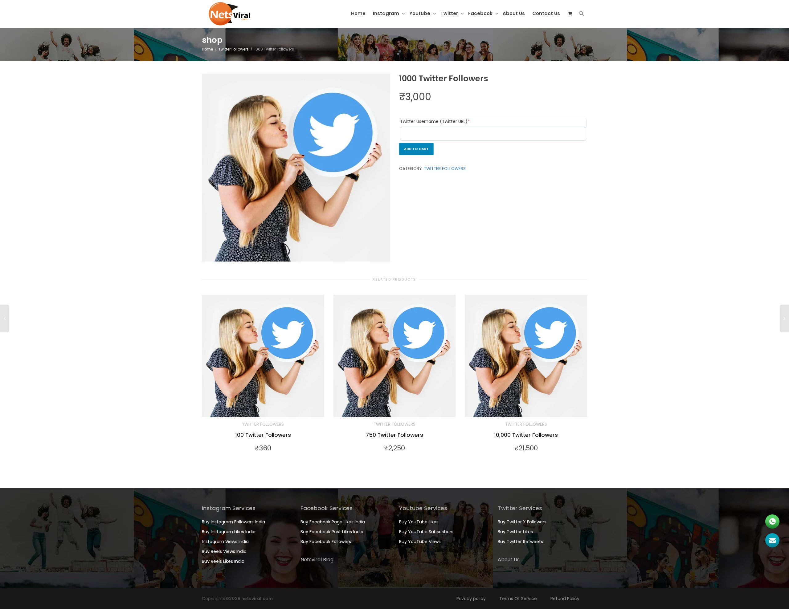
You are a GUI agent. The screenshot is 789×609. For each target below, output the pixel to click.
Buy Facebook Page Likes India (332, 522)
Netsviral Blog (316, 559)
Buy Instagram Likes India (229, 532)
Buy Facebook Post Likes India (331, 532)
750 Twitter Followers (394, 435)
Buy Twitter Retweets (520, 541)
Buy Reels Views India (224, 551)
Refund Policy (564, 598)
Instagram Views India (225, 541)
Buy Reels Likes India (223, 561)
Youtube (420, 13)
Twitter (449, 13)
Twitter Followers (234, 49)
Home (358, 13)
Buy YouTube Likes (419, 522)
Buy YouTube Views (420, 541)
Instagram (386, 13)
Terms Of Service (518, 598)
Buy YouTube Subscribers (426, 532)
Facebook (481, 13)
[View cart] (569, 13)
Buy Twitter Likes (515, 532)
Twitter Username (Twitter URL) (446, 121)
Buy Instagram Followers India (233, 522)
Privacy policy (471, 598)
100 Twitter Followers (263, 435)
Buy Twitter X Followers (522, 522)
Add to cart (416, 148)
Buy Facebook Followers (325, 541)
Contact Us (546, 13)
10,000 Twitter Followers (526, 435)
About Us (514, 13)
